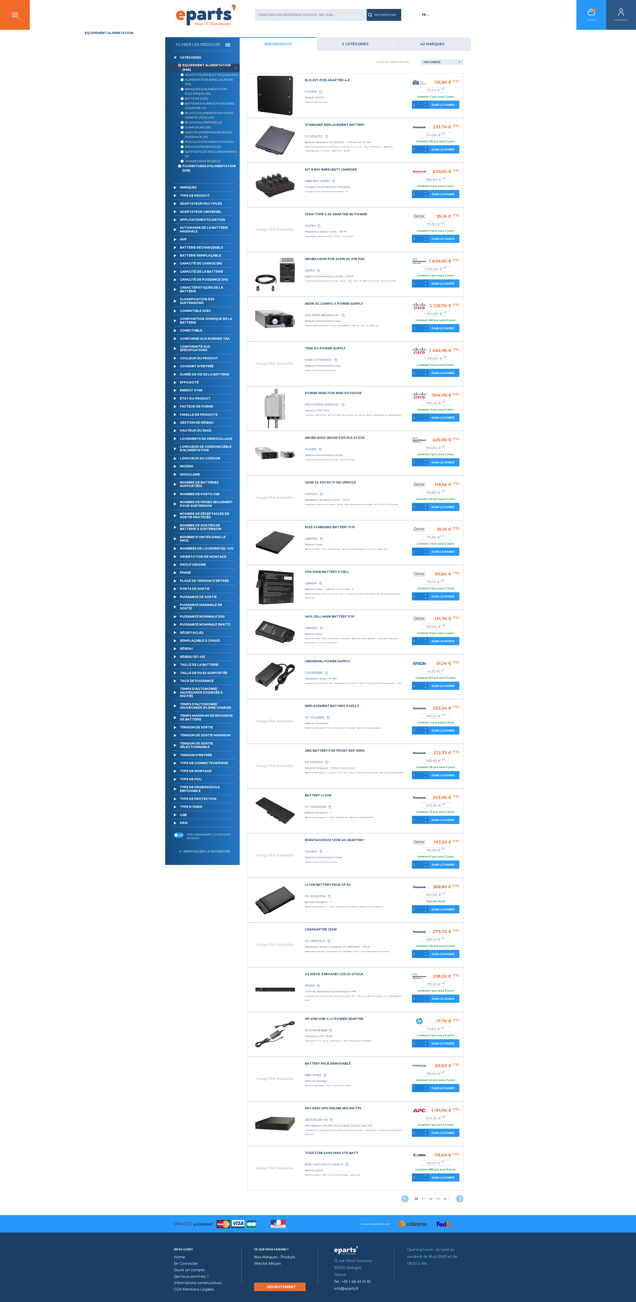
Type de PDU (190, 779)
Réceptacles (191, 632)
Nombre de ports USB (199, 494)
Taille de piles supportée (203, 673)
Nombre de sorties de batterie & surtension (200, 527)
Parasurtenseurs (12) (203, 147)
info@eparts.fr (346, 1288)
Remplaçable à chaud (200, 640)
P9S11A (310, 985)
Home (179, 1257)
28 (430, 1199)
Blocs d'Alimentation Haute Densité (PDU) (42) (209, 115)
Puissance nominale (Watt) (205, 624)
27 (423, 1199)
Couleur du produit (199, 358)
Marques (188, 187)
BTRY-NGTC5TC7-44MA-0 (324, 1164)
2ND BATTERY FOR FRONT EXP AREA (334, 750)
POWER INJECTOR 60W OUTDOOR (333, 393)
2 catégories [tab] (355, 44)
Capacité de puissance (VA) (204, 279)
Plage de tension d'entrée (204, 581)
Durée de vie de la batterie (204, 374)
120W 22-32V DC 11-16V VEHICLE (330, 482)
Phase (185, 572)
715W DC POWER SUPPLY (325, 348)
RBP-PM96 (313, 1075)
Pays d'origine (193, 564)
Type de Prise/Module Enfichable (200, 788)
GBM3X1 (311, 583)
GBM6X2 (311, 628)
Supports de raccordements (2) (211, 154)
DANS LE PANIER (443, 105)
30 (445, 1199)
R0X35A (311, 449)
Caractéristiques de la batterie (201, 289)
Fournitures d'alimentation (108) (209, 168)
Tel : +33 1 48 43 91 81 (352, 1281)
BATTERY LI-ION (318, 795)
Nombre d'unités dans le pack (203, 538)
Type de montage (195, 771)
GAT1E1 (310, 225)
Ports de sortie (194, 589)
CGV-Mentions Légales (194, 1289)
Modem (186, 466)
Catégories (190, 57)
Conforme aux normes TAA (205, 338)
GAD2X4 (311, 494)
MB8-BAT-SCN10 (317, 181)
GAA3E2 (311, 851)
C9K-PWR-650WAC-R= (322, 315)
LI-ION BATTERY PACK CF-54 (328, 885)
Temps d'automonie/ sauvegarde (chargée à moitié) (201, 692)
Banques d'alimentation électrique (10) (206, 91)
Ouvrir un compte (189, 1270)
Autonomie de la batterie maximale (204, 229)
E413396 (311, 91)
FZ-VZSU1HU (314, 762)
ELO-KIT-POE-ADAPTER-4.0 (327, 80)
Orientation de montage (203, 556)
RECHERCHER (385, 15)
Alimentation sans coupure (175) (209, 82)
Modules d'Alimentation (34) (209, 142)
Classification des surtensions (197, 300)
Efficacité (189, 382)
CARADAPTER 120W (321, 929)
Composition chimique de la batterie (206, 320)
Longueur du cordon (200, 458)
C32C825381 (314, 672)
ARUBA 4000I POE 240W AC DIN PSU (335, 259)
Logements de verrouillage (206, 439)
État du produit (195, 398)
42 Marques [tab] (432, 44)
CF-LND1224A (315, 941)
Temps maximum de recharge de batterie (206, 717)
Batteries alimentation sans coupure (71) (209, 106)
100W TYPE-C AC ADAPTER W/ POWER (336, 214)
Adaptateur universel (201, 212)
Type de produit (195, 195)
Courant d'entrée (197, 366)
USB (183, 815)
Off (181, 835)
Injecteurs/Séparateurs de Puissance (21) (208, 134)
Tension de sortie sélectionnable (196, 745)
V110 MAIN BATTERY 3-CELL (327, 572)
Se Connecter (186, 1263)
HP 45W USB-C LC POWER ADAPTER (334, 1019)
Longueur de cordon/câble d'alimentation (206, 448)
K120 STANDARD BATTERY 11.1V (330, 527)
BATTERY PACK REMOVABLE (328, 1063)
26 (416, 1199)
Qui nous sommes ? (191, 1276)
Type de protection (198, 799)
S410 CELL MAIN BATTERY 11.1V (329, 616)
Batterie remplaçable (200, 255)
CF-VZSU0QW (315, 807)
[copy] (320, 91)
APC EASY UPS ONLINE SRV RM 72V (333, 1108)
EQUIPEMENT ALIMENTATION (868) (206, 67)
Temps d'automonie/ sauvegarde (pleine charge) (205, 705)
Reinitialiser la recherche (207, 851)
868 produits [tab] (278, 44)
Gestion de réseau (197, 422)
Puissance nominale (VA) (202, 616)
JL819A (310, 270)
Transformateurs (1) (202, 161)
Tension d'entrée (196, 755)
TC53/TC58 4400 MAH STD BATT (331, 1153)
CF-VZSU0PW (315, 896)
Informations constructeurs (197, 1283)
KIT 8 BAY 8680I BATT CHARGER (331, 169)
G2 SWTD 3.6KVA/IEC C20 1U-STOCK (334, 974)
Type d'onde (191, 807)
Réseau (186, 648)
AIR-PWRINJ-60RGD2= (322, 404)
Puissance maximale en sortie (201, 606)
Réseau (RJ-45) (192, 657)
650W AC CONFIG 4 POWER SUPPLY (334, 303)
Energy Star (191, 390)
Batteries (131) (196, 98)
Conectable (191, 330)
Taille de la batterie (199, 665)
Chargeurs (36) (198, 127)
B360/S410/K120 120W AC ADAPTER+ (334, 840)
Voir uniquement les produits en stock (209, 836)
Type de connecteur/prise (204, 763)
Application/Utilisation (202, 220)
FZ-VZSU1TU (314, 136)
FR (424, 15)
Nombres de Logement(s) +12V (207, 548)
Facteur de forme (196, 406)
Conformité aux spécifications (195, 348)
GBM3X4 (311, 538)
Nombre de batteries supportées (199, 484)
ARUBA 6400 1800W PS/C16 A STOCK (335, 438)
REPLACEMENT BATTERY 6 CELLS (332, 706)
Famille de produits (198, 414)
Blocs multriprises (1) (203, 122)
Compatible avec (195, 311)
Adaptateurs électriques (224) (211, 74)
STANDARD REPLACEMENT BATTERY (334, 125)
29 (438, 1199)
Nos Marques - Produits (274, 1257)
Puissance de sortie (198, 597)
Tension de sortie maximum (205, 735)
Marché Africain (267, 1263)
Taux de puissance (197, 681)
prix (184, 823)
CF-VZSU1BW (314, 717)
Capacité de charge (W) (201, 263)
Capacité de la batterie (201, 271)
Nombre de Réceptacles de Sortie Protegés (204, 515)
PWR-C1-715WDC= (318, 360)
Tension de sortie (196, 727)
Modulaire (190, 474)
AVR (183, 239)
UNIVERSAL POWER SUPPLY (327, 661)
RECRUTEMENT (281, 1287)
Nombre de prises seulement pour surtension (206, 503)
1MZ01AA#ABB (316, 1030)
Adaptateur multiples (201, 203)
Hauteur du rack (195, 430)
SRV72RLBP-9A (316, 1119)
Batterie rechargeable (201, 247)
